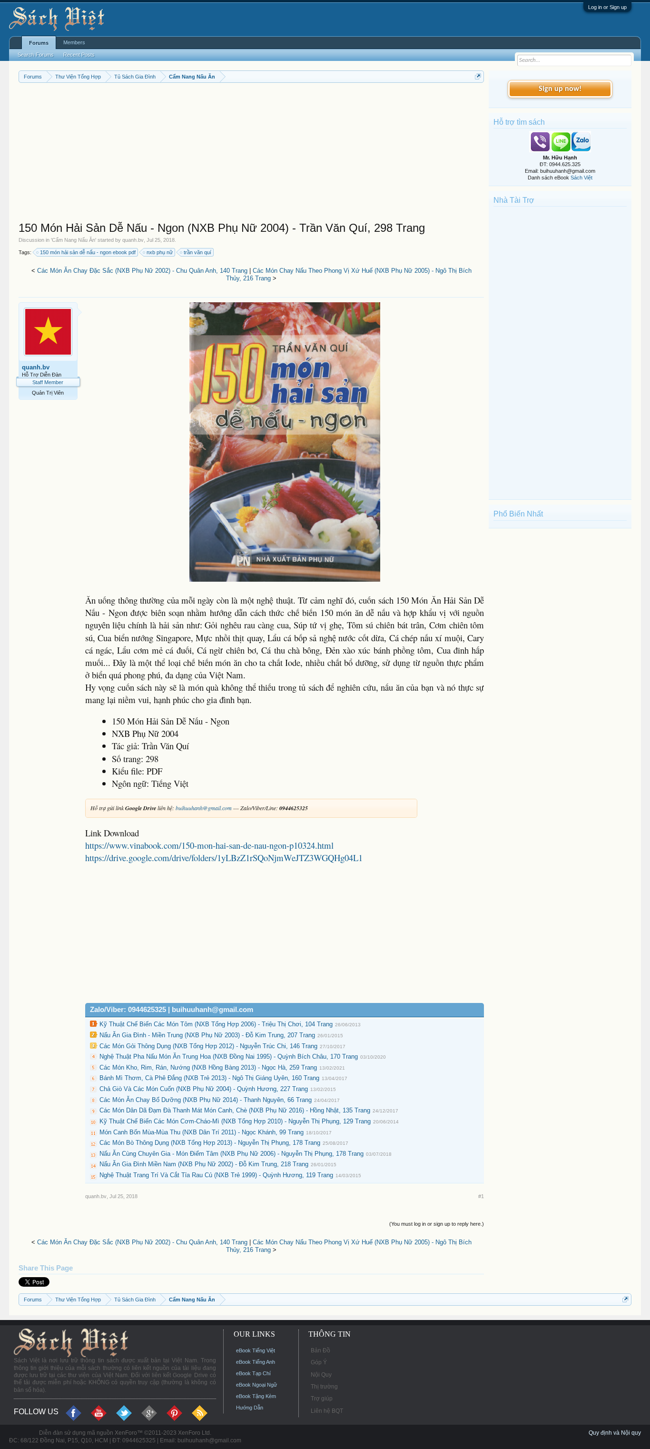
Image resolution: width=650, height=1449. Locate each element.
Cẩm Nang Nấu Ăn (73, 240)
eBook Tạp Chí (253, 1373)
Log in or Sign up (607, 7)
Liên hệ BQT (327, 1411)
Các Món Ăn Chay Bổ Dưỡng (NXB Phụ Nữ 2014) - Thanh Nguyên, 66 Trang (205, 1099)
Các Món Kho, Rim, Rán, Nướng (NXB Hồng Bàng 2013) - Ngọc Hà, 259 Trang (208, 1067)
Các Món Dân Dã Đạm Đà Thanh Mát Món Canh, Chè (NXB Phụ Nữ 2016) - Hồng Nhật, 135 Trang (234, 1110)
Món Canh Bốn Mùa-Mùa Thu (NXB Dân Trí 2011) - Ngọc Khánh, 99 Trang (201, 1132)
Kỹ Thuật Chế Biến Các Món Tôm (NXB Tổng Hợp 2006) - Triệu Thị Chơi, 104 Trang (216, 1024)
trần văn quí (197, 252)
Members (74, 42)
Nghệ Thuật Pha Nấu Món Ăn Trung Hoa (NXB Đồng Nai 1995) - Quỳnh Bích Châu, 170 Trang (228, 1056)
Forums (39, 43)
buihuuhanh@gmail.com (204, 808)
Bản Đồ (320, 1350)
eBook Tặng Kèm (256, 1396)
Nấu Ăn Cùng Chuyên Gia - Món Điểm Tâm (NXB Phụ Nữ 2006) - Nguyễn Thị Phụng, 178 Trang (231, 1153)
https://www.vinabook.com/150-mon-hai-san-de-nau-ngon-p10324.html (209, 845)
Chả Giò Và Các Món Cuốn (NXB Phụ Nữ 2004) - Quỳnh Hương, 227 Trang (203, 1088)
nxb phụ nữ (160, 252)
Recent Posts (79, 55)
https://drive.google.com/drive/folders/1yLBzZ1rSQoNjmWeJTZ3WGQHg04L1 (224, 857)
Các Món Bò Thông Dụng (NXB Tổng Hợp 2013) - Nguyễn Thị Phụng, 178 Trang (209, 1142)
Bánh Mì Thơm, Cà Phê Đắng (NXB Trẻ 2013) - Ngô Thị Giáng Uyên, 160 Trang (209, 1078)
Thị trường (324, 1386)
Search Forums (36, 55)
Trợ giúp (322, 1398)
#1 (481, 1196)
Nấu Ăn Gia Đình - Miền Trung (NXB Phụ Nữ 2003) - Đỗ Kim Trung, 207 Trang (207, 1035)
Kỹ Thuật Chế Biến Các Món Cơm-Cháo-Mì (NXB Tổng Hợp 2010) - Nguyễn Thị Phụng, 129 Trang (235, 1121)
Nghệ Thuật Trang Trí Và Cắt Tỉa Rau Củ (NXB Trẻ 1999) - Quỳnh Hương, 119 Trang (216, 1175)
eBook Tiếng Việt (255, 1350)
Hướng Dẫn (249, 1407)
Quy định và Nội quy (615, 1432)
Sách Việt (581, 177)
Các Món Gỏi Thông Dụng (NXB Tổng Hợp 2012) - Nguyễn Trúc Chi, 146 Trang (208, 1046)
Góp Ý (319, 1362)
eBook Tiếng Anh (255, 1362)
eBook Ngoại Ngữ (256, 1385)
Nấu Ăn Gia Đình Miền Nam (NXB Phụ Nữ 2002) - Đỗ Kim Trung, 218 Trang (203, 1164)
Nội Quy (321, 1374)
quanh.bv (133, 240)
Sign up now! (560, 89)
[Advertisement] (251, 154)
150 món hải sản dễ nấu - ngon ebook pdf (88, 252)
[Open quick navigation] (478, 76)
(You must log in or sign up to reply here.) (436, 1224)
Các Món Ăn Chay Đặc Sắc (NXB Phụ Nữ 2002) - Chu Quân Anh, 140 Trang (142, 270)
